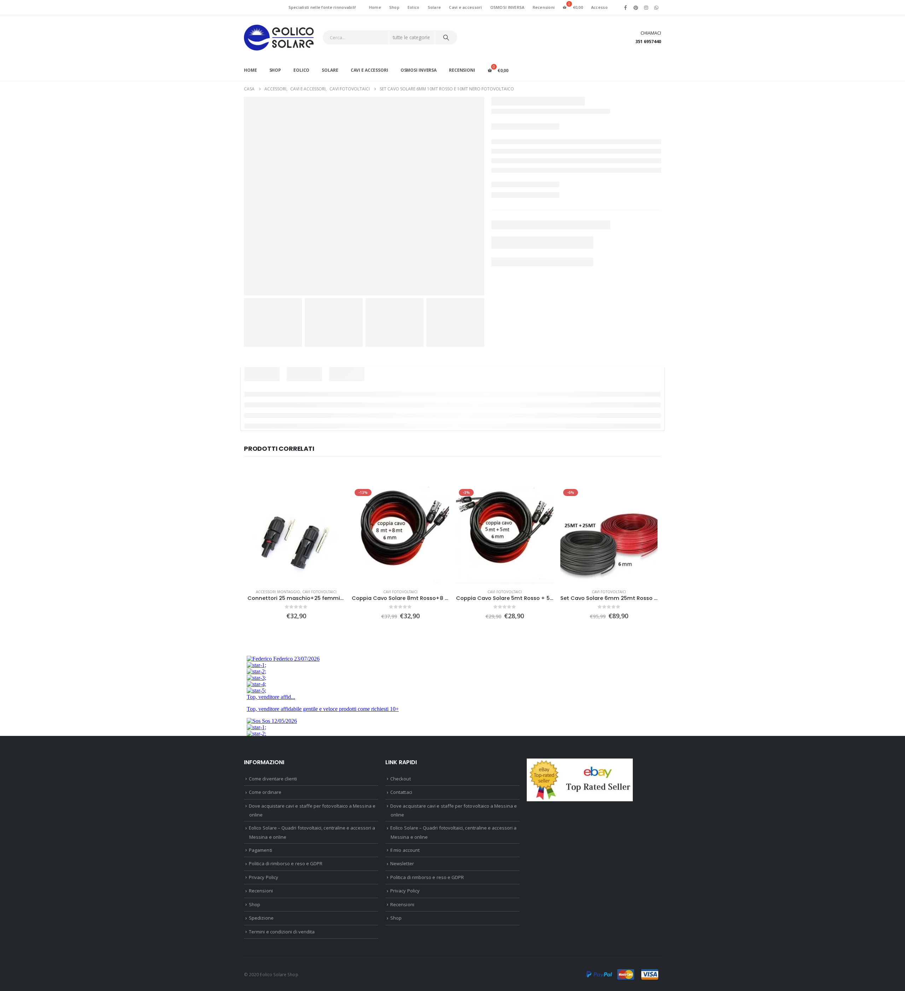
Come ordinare (265, 792)
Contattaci (401, 792)
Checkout (400, 778)
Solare (434, 7)
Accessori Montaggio (278, 591)
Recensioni (544, 7)
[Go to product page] (296, 534)
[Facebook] (625, 7)
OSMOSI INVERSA (507, 7)
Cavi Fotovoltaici (319, 591)
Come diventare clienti (273, 778)
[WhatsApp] (656, 7)
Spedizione (261, 918)
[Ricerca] (446, 37)
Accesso (599, 7)
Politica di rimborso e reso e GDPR (285, 863)
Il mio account (405, 850)
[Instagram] (646, 7)
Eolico (414, 7)
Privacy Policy (263, 877)
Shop (394, 7)
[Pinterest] (635, 7)
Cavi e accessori (465, 7)
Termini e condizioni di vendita (282, 931)
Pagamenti (260, 850)
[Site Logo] (279, 38)
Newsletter (402, 863)
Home (375, 7)
